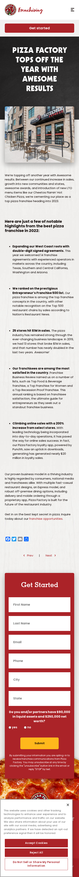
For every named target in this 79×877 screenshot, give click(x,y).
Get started (39, 28)
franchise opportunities (46, 519)
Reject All (36, 852)
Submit (40, 743)
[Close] (68, 805)
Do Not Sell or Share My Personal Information (36, 863)
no (29, 727)
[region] (36, 838)
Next (49, 555)
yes (14, 727)
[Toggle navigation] (71, 9)
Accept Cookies (36, 843)
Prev (30, 555)
